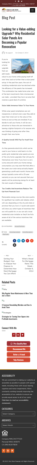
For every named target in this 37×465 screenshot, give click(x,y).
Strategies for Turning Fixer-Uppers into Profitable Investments (15, 317)
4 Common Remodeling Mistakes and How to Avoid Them (17, 306)
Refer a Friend (18, 354)
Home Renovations (28, 232)
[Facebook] (14, 335)
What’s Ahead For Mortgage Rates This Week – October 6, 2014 (27, 263)
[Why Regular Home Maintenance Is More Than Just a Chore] (4, 289)
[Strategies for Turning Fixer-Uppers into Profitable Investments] (6, 312)
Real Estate (6, 234)
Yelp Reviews (18, 359)
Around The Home (19, 226)
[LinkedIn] (18, 335)
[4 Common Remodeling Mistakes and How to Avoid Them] (3, 301)
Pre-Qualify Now (19, 343)
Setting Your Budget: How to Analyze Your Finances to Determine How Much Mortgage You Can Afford (10, 265)
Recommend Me (18, 349)
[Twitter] (22, 335)
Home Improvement (15, 232)
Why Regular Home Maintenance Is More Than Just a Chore (17, 294)
